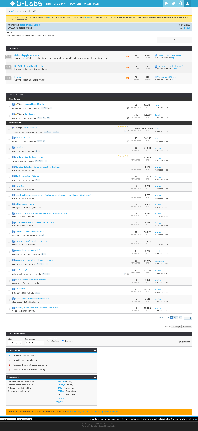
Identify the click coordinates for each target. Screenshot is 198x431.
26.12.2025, (161, 225)
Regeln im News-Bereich (30, 25)
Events (17, 77)
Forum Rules (75, 4)
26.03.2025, (161, 311)
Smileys (61, 385)
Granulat (15, 236)
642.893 (186, 28)
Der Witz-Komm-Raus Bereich (28, 66)
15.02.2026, (161, 198)
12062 (56, 131)
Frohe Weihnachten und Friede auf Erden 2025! (34, 223)
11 (180, 318)
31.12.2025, (161, 216)
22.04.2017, (161, 118)
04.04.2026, (161, 189)
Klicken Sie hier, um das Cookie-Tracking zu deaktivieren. (92, 412)
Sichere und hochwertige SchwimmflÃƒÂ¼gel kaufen (152, 419)
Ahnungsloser (17, 208)
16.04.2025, (161, 302)
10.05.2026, (161, 179)
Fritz (172, 79)
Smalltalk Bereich (30, 128)
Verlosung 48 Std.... (166, 77)
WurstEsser (16, 109)
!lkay (14, 162)
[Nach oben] (196, 419)
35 (48, 118)
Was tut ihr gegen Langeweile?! (27, 250)
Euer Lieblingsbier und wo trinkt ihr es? (31, 270)
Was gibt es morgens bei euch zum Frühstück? (34, 260)
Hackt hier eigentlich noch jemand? (29, 231)
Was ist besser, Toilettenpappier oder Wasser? (34, 299)
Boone (14, 245)
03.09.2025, (161, 254)
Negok (173, 58)
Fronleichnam (20, 147)
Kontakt (93, 419)
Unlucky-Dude (17, 274)
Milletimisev (17, 255)
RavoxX (15, 119)
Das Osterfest (20, 289)
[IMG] (60, 388)
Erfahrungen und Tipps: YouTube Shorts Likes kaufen (36, 308)
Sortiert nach (30, 339)
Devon (14, 265)
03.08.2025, (161, 273)
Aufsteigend (54, 341)
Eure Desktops (30, 114)
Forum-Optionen (164, 40)
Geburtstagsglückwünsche (26, 55)
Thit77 (14, 311)
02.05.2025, (161, 283)
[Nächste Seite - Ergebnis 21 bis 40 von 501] (186, 318)
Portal (48, 4)
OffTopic (15, 11)
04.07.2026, (161, 141)
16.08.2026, (161, 131)
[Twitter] (173, 3)
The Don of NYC (18, 132)
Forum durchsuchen (181, 40)
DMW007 (12, 28)
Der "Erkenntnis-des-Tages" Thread (29, 157)
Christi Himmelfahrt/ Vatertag (27, 176)
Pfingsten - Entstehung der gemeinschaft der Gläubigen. (37, 167)
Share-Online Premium (184, 419)
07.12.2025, (161, 235)
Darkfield (174, 69)
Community (59, 4)
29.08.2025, (161, 264)
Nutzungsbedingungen (120, 419)
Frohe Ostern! (21, 186)
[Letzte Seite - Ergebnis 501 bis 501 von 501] (190, 318)
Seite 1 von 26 (163, 318)
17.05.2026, (161, 170)
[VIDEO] (61, 391)
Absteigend (68, 341)
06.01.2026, (161, 207)
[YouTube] (166, 3)
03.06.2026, (161, 151)
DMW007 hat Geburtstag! (169, 55)
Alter (10, 339)
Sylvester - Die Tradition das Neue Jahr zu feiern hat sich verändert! (42, 213)
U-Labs (100, 419)
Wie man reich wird (23, 137)
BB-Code (62, 382)
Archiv (107, 419)
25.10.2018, (161, 108)
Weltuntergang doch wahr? (170, 66)
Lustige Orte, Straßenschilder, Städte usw (31, 241)
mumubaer (16, 283)
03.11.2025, (161, 244)
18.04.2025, (161, 292)
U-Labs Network (92, 4)
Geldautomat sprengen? (25, 204)
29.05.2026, (161, 161)
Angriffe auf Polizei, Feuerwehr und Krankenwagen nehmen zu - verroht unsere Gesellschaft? (53, 195)
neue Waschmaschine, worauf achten (30, 280)
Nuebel (15, 142)
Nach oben (187, 327)
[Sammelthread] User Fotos (36, 104)
